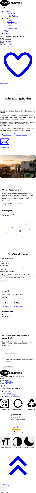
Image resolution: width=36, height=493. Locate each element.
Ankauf (9, 20)
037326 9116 (9, 41)
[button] (18, 417)
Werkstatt (10, 25)
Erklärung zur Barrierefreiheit (12, 396)
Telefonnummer (5, 265)
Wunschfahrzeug (12, 23)
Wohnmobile (11, 13)
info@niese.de (9, 43)
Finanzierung (11, 22)
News (9, 27)
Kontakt (6, 31)
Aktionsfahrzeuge (12, 16)
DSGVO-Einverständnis (7, 271)
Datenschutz (7, 393)
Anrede (2, 258)
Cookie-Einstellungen (10, 395)
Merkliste (6, 33)
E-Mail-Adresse (5, 263)
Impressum (7, 391)
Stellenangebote (12, 28)
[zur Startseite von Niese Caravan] (11, 5)
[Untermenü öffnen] (10, 12)
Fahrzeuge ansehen (21, 135)
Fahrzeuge (7, 11)
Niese (5, 30)
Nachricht (3, 269)
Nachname (3, 262)
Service (6, 18)
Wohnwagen (11, 15)
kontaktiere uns (4, 147)
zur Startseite (7, 135)
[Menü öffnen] (3, 7)
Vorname (3, 260)
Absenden (3, 281)
